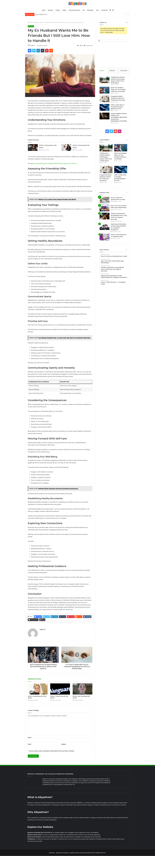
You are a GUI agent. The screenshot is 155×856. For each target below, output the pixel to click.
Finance (58, 10)
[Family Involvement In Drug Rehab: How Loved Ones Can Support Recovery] (104, 216)
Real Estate (90, 10)
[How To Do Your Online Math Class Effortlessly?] (104, 208)
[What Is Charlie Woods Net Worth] (60, 689)
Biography (36, 22)
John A (33, 45)
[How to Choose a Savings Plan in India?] (104, 200)
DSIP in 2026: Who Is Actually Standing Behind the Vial (117, 106)
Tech (97, 10)
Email (30, 744)
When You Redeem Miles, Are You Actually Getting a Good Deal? (118, 89)
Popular (112, 70)
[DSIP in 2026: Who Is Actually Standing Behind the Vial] (104, 107)
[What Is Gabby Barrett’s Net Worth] (38, 689)
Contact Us (104, 10)
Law (84, 10)
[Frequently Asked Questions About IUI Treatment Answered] (104, 98)
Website (63, 744)
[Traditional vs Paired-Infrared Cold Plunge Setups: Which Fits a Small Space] (104, 79)
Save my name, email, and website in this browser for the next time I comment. (51, 751)
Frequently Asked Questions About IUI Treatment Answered (118, 98)
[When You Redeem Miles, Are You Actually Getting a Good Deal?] (104, 90)
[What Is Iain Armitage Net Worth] (82, 689)
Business (50, 10)
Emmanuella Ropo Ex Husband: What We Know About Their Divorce (55, 163)
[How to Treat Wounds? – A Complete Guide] (104, 237)
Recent (102, 70)
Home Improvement (74, 10)
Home (43, 10)
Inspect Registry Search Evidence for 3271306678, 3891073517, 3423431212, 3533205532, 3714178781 (64, 14)
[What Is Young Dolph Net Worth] (66, 147)
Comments (123, 70)
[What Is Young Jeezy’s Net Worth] (33, 147)
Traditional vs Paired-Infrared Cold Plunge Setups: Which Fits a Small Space (106, 157)
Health (64, 10)
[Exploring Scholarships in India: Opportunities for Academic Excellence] (104, 226)
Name (30, 737)
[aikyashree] (77, 3)
